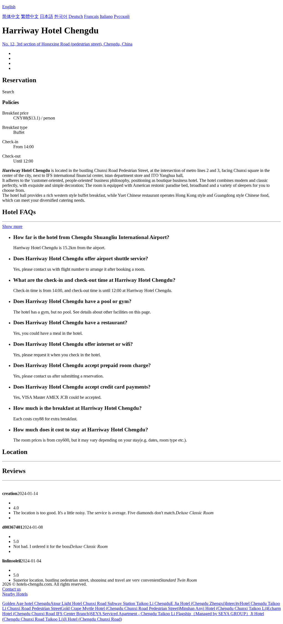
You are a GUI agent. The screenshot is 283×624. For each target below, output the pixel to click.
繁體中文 (30, 16)
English (8, 6)
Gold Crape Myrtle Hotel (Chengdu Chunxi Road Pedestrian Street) (120, 608)
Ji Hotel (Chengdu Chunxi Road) (93, 619)
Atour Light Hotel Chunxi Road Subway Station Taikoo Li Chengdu (110, 603)
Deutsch (76, 16)
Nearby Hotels (15, 594)
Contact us (11, 589)
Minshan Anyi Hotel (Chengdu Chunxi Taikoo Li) (223, 608)
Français (91, 16)
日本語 (46, 16)
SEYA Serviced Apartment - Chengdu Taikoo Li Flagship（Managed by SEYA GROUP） (170, 613)
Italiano (106, 16)
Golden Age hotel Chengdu (26, 603)
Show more (12, 226)
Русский (122, 16)
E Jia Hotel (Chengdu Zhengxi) (198, 603)
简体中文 (11, 16)
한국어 (60, 16)
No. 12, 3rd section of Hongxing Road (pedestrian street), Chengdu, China (67, 44)
